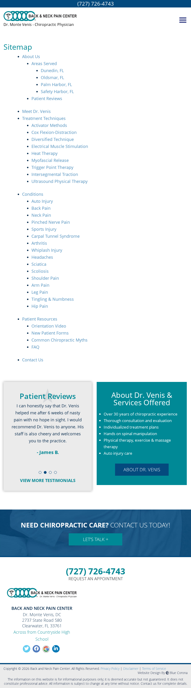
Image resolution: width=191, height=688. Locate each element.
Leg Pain (39, 292)
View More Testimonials (47, 480)
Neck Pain (41, 215)
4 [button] (55, 475)
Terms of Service (154, 668)
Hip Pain (39, 306)
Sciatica (38, 264)
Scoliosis (40, 271)
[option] (48, 432)
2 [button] (45, 475)
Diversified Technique (52, 139)
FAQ (35, 347)
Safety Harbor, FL (57, 91)
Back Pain (41, 208)
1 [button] (40, 475)
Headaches (42, 257)
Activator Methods (49, 125)
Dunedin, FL (52, 70)
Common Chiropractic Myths (59, 340)
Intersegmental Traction (54, 174)
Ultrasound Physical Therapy (59, 181)
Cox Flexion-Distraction (54, 132)
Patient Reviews (46, 98)
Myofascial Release (50, 160)
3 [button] (50, 475)
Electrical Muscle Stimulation (59, 146)
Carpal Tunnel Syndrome (55, 236)
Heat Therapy (44, 153)
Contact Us (32, 360)
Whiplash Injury (46, 250)
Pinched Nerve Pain (50, 222)
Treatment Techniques (44, 118)
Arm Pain (40, 285)
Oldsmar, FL (52, 77)
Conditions (32, 194)
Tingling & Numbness (52, 299)
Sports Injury (43, 229)
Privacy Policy (110, 668)
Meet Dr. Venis (36, 111)
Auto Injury (42, 201)
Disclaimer (130, 668)
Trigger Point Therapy (52, 167)
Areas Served (44, 63)
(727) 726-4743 (95, 3)
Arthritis (39, 243)
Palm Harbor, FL (56, 84)
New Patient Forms (50, 333)
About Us (31, 56)
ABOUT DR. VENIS (141, 469)
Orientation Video (48, 326)
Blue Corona (179, 673)
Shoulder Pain (45, 278)
